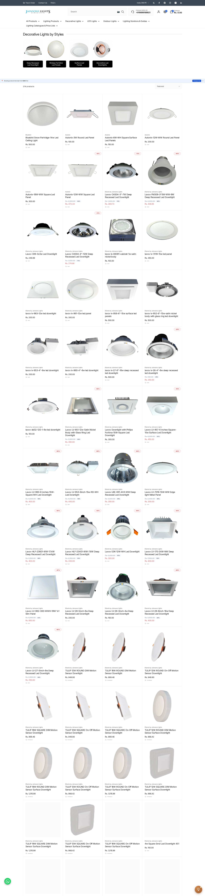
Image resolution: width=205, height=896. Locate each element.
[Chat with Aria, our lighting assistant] (198, 889)
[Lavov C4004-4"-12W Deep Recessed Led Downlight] (82, 243)
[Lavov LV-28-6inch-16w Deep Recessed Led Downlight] (162, 600)
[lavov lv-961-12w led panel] (82, 302)
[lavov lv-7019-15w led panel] (162, 243)
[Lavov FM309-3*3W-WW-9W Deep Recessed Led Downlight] (162, 183)
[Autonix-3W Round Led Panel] (82, 126)
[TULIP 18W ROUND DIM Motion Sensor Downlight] (122, 659)
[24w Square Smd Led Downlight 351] (162, 889)
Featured (160, 86)
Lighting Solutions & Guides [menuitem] (135, 21)
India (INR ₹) (142, 3)
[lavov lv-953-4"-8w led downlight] (43, 359)
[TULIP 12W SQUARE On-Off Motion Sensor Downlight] (82, 719)
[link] (29, 3)
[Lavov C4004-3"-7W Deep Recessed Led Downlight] (122, 183)
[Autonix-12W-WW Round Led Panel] (162, 126)
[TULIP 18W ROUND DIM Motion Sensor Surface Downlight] (43, 776)
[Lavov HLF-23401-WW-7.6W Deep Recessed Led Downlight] (82, 540)
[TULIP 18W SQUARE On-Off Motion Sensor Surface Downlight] (122, 832)
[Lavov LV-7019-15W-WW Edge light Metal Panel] (162, 481)
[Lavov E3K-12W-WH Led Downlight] (122, 540)
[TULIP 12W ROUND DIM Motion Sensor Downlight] (82, 659)
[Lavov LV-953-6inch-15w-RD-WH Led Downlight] (82, 481)
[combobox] (97, 12)
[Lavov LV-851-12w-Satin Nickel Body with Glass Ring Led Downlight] (82, 418)
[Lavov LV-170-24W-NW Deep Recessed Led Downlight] (162, 540)
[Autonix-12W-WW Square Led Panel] (82, 183)
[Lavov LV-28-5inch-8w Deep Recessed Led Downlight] (82, 600)
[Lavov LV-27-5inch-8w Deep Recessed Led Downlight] (43, 659)
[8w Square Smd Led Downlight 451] (122, 889)
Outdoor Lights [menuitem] (109, 21)
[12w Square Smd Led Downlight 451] (82, 889)
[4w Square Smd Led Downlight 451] (162, 832)
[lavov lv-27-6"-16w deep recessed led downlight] (122, 359)
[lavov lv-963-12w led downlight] (43, 302)
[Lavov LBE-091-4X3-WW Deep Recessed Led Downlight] (122, 481)
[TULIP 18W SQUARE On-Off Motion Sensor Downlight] (122, 719)
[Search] (122, 11)
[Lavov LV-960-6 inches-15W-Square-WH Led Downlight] (43, 481)
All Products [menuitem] (31, 21)
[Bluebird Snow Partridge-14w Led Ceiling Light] (43, 126)
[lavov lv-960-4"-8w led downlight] (82, 359)
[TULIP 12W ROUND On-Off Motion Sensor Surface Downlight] (82, 776)
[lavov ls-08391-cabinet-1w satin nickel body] (122, 243)
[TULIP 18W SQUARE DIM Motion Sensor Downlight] (43, 719)
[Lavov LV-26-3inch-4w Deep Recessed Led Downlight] (122, 600)
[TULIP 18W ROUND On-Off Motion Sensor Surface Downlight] (122, 776)
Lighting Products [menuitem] (51, 21)
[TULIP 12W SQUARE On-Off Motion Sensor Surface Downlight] (82, 832)
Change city (196, 80)
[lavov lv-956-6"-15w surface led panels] (122, 302)
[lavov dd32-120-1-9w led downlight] (43, 418)
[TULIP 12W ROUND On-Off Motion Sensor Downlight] (162, 659)
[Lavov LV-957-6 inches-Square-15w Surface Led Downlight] (162, 418)
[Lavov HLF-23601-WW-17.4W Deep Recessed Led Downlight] (43, 540)
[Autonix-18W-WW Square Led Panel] (43, 183)
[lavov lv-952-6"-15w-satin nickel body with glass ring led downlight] (162, 302)
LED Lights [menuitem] (92, 21)
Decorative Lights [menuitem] (73, 21)
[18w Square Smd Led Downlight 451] (43, 889)
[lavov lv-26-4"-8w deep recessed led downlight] (162, 359)
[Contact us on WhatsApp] (7, 881)
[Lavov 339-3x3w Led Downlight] (43, 243)
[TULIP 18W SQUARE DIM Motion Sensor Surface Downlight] (43, 832)
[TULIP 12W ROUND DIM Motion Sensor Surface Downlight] (162, 719)
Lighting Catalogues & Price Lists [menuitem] (40, 25)
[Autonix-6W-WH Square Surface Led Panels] (122, 126)
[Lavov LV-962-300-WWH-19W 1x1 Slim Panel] (43, 600)
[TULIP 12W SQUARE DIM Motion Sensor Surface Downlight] (162, 776)
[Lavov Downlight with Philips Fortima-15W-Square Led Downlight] (122, 418)
